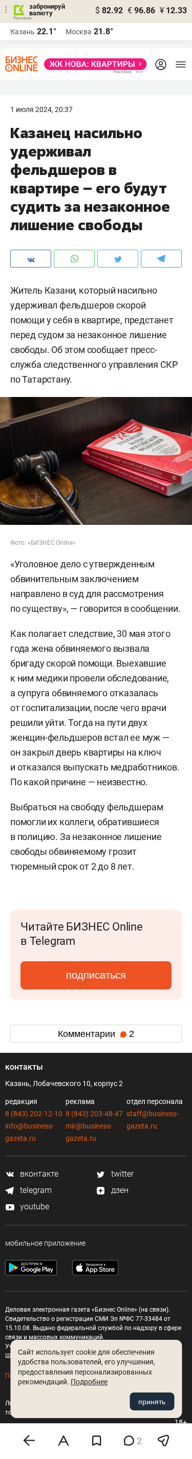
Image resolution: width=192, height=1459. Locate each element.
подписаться (96, 975)
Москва (79, 32)
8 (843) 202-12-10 (33, 1114)
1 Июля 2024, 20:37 (41, 109)
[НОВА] (92, 64)
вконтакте (38, 1174)
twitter (121, 1174)
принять (151, 1402)
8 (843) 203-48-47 (94, 1114)
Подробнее (89, 1382)
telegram (35, 1190)
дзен (119, 1190)
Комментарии (96, 1034)
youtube (33, 1206)
